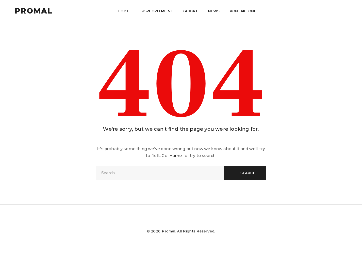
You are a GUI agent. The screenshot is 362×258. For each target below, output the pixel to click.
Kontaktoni (242, 11)
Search (248, 173)
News (213, 11)
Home (123, 11)
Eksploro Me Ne (156, 11)
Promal (34, 11)
